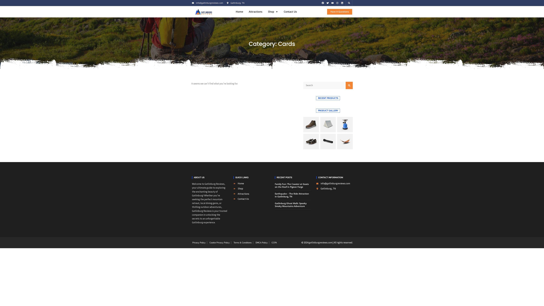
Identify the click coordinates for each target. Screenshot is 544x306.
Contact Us (290, 11)
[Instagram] (337, 3)
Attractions (255, 11)
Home (239, 11)
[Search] (349, 85)
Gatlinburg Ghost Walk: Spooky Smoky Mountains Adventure (291, 205)
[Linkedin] (342, 3)
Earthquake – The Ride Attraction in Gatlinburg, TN (292, 195)
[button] (349, 3)
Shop (271, 11)
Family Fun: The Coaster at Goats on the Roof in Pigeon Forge (292, 185)
